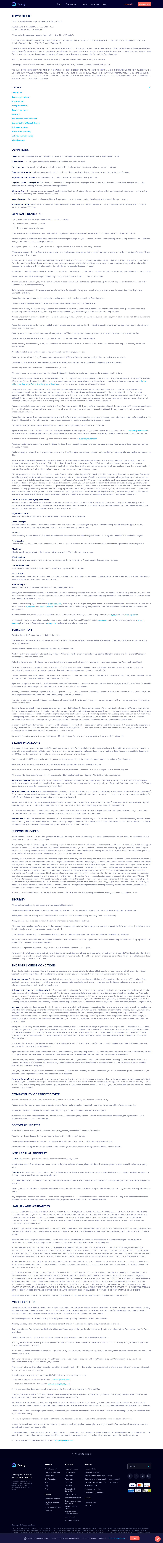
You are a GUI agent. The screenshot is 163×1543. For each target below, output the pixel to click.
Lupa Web (68, 1486)
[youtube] (148, 1476)
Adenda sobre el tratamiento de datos (98, 1476)
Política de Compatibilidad (94, 1492)
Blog (46, 1482)
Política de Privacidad (92, 1472)
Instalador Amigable (72, 1520)
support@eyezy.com (138, 430)
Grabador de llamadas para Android (73, 1502)
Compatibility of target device (26, 123)
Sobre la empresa (51, 1469)
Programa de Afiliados (52, 1472)
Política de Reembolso (93, 1489)
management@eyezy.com (59, 1384)
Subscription (18, 101)
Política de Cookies (91, 1486)
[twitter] (130, 1476)
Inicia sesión (128, 4)
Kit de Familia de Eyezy (53, 1507)
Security (16, 114)
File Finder (68, 1482)
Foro (46, 1489)
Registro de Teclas (71, 1469)
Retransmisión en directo (71, 1507)
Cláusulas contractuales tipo (102, 1479)
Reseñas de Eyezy (51, 1479)
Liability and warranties (22, 136)
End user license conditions (24, 118)
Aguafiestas (69, 1479)
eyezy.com (30, 606)
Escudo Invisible (70, 1517)
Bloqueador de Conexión (70, 1490)
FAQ (46, 1486)
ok (135, 1538)
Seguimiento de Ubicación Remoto (71, 1513)
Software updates (20, 127)
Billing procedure (19, 105)
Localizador (69, 1476)
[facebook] (136, 1476)
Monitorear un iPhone (52, 1499)
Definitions (17, 92)
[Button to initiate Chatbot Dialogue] (158, 1539)
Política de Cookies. (117, 1538)
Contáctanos (49, 1476)
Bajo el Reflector (70, 1472)
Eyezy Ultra (49, 1511)
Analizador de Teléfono (73, 1498)
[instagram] (142, 1476)
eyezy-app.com (54, 603)
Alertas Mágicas (70, 1494)
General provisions (20, 97)
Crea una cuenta (90, 1502)
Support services (19, 110)
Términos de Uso (91, 1469)
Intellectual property (21, 131)
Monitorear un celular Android (52, 1503)
